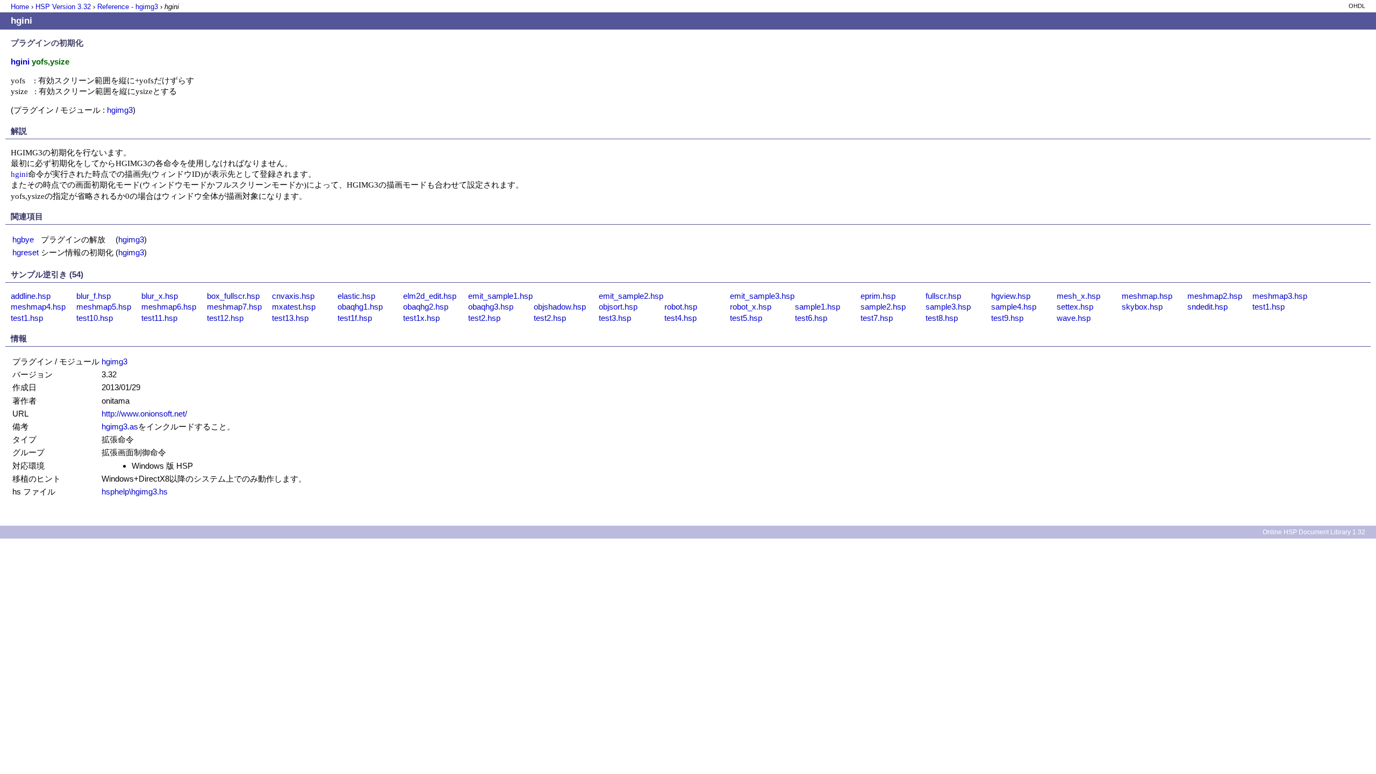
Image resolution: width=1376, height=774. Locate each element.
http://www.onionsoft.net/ (144, 413)
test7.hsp (877, 317)
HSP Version (63, 7)
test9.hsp (1007, 317)
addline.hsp (31, 295)
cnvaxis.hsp (293, 295)
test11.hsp (159, 317)
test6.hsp (811, 317)
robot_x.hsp (750, 306)
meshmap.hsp (1147, 295)
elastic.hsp (356, 295)
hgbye (23, 239)
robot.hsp (680, 306)
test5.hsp (746, 317)
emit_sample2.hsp (631, 295)
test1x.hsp (421, 317)
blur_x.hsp (159, 295)
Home (20, 7)
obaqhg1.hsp (360, 306)
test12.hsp (225, 317)
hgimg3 (120, 109)
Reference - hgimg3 (127, 7)
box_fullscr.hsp (233, 295)
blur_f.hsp (93, 295)
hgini (19, 173)
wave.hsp (1074, 317)
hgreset (25, 252)
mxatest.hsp (294, 306)
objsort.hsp (618, 306)
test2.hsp (484, 317)
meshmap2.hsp (1214, 295)
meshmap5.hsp (103, 306)
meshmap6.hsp (168, 306)
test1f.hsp (355, 317)
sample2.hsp (883, 306)
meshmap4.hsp (38, 306)
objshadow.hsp (560, 306)
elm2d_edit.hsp (429, 295)
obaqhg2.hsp (425, 306)
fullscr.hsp (943, 295)
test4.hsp (680, 317)
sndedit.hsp (1207, 306)
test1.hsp (1268, 306)
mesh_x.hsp (1078, 295)
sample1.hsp (817, 306)
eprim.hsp (878, 295)
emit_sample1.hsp (500, 295)
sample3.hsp (948, 306)
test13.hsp (290, 317)
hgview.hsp (1010, 295)
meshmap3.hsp (1279, 295)
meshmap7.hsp (234, 306)
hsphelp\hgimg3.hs (135, 491)
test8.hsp (942, 317)
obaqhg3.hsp (490, 306)
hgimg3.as (120, 426)
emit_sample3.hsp (762, 295)
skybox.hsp (1142, 306)
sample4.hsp (1013, 306)
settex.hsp (1075, 306)
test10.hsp (94, 317)
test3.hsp (615, 317)
